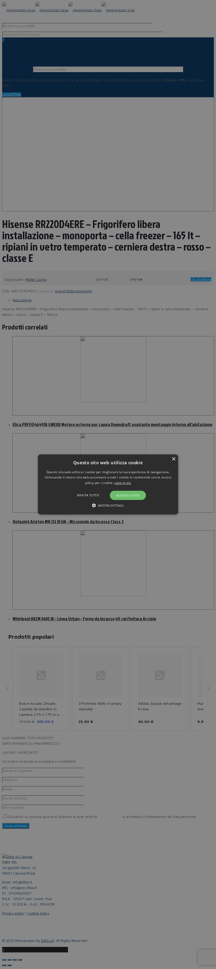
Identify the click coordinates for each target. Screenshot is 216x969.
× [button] (173, 459)
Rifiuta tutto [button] (88, 495)
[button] (108, 484)
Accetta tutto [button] (128, 495)
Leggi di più (122, 483)
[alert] (108, 484)
